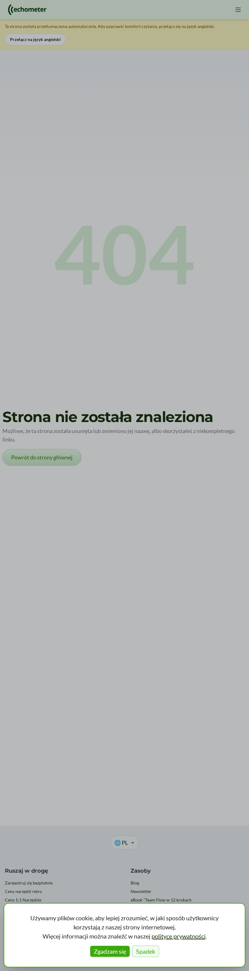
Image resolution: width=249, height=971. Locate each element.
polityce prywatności (179, 936)
